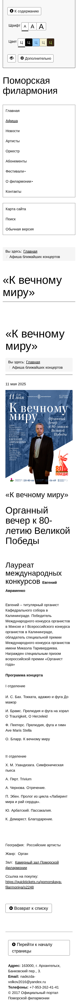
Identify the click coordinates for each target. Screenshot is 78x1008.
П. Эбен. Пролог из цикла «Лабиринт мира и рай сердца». (36, 799)
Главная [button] (13, 111)
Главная (30, 251)
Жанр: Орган (16, 854)
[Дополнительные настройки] (11, 58)
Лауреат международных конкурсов (33, 577)
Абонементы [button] (16, 161)
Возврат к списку (30, 908)
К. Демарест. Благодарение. (29, 819)
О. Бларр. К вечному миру (27, 739)
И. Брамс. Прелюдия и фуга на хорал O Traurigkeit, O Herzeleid (37, 713)
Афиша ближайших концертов (34, 257)
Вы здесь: (16, 362)
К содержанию (26, 11)
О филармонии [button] (18, 181)
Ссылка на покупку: (33, 881)
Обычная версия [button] (20, 229)
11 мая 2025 (15, 384)
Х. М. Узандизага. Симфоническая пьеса (34, 767)
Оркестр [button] (13, 151)
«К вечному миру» (32, 286)
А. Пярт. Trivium (18, 779)
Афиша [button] (12, 121)
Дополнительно (37, 58)
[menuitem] (39, 111)
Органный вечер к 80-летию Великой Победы (37, 525)
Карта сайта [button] (16, 209)
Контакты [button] (13, 191)
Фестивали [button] (15, 171)
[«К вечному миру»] (39, 437)
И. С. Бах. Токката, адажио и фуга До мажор (36, 699)
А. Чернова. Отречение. (25, 788)
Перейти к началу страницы (32, 947)
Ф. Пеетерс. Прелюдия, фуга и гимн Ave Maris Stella (35, 727)
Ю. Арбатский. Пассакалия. (28, 810)
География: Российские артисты (33, 845)
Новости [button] (13, 131)
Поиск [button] (11, 219)
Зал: (32, 865)
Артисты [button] (13, 141)
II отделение (15, 756)
